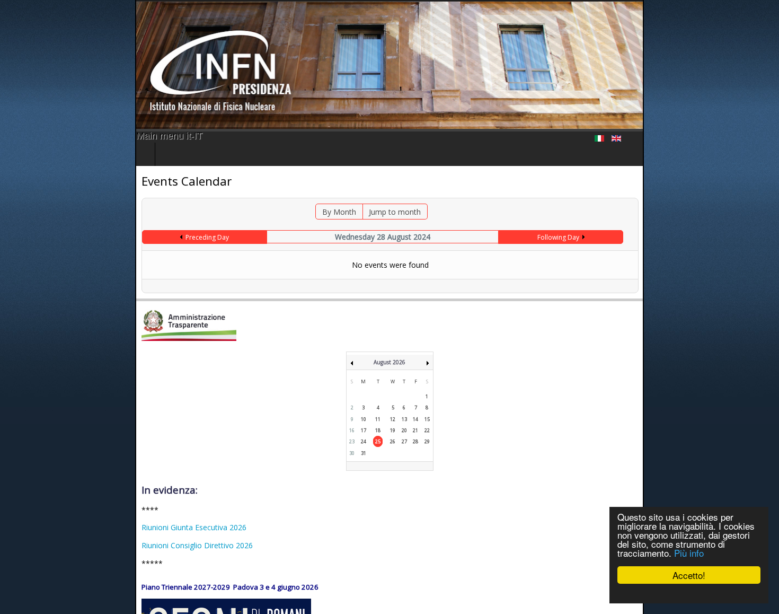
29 (427, 441)
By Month (330, 212)
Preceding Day (106, 237)
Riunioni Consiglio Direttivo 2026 (62, 545)
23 (352, 441)
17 (363, 430)
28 (415, 441)
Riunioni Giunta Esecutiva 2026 (58, 527)
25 (377, 441)
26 (392, 441)
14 (415, 419)
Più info (689, 552)
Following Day (650, 237)
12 (392, 419)
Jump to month (385, 212)
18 (377, 430)
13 (404, 419)
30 (352, 453)
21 (415, 430)
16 (352, 430)
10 (363, 419)
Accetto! (688, 575)
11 (377, 419)
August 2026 (389, 362)
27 (404, 441)
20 (404, 430)
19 (392, 430)
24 (363, 441)
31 (363, 453)
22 (427, 430)
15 (427, 419)
